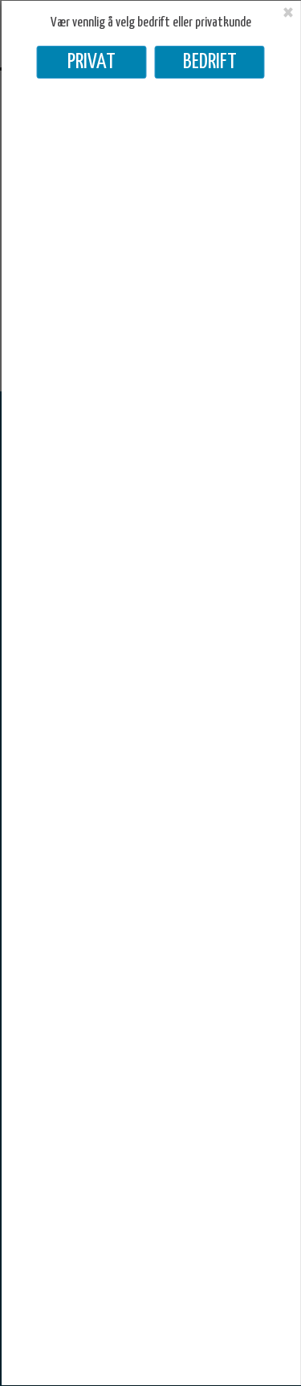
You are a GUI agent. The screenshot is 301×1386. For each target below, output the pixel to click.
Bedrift (210, 62)
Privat (91, 62)
